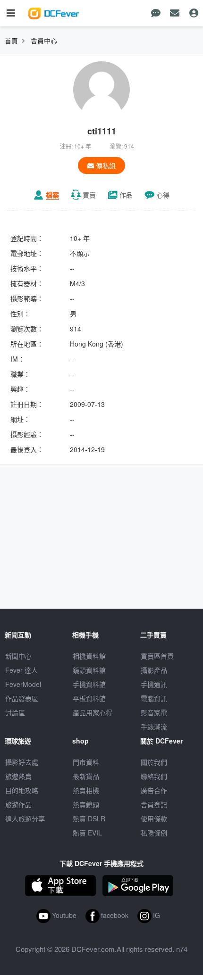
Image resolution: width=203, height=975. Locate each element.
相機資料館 (89, 656)
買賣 (89, 194)
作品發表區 (21, 698)
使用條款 (154, 818)
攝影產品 (154, 670)
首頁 (11, 40)
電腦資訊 (154, 698)
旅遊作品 (18, 804)
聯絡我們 (154, 776)
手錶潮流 (154, 726)
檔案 (52, 194)
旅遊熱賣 (18, 776)
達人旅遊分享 (25, 818)
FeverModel (23, 684)
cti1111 (101, 131)
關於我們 (154, 762)
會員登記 (154, 804)
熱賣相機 (86, 790)
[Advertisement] (101, 538)
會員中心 (44, 40)
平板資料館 (89, 698)
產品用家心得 (92, 712)
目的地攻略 (21, 790)
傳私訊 (105, 165)
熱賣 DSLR (89, 818)
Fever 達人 (21, 670)
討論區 (15, 712)
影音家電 (154, 712)
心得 (162, 194)
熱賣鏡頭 (86, 804)
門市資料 (86, 762)
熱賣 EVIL (87, 832)
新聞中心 (18, 656)
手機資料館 (89, 684)
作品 (126, 194)
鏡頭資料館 (89, 670)
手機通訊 (154, 684)
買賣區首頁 (157, 656)
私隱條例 (154, 832)
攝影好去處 (21, 762)
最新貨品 (86, 776)
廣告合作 (154, 790)
